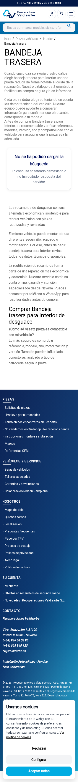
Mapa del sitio (14, 510)
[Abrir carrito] (61, 14)
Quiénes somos (15, 517)
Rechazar (39, 748)
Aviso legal (12, 560)
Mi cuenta (11, 586)
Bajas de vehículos (17, 469)
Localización (13, 524)
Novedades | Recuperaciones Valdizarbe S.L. (35, 600)
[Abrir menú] (71, 14)
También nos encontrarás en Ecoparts (31, 422)
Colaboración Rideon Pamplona (26, 491)
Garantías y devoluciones (22, 484)
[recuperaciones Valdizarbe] (19, 14)
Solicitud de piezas (17, 407)
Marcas (10, 443)
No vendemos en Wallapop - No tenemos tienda (37, 429)
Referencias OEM (17, 451)
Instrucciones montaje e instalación (29, 436)
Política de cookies (17, 567)
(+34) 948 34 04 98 (15, 640)
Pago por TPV (14, 538)
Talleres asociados (17, 476)
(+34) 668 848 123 (15, 645)
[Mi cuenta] (52, 14)
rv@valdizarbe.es (14, 651)
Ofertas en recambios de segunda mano (32, 593)
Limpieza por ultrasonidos (22, 415)
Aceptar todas (39, 771)
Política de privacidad (19, 553)
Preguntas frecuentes (20, 531)
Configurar (39, 760)
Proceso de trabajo (18, 545)
